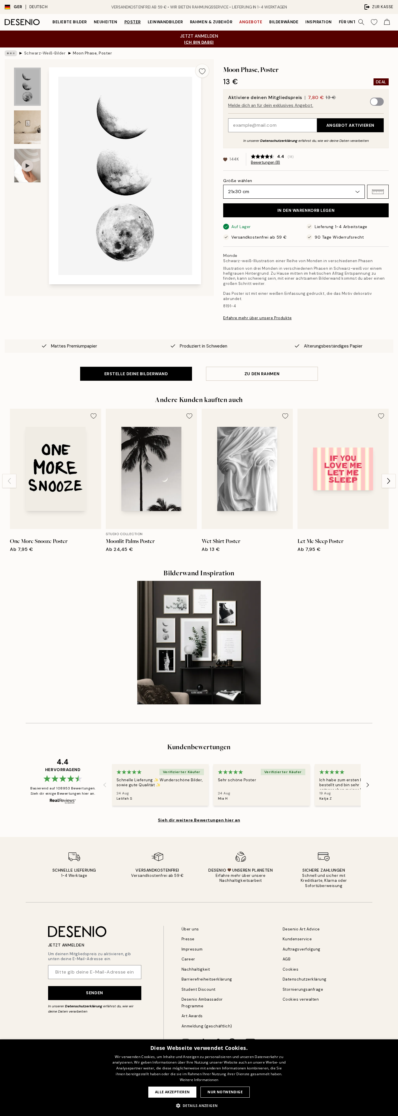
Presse (188, 939)
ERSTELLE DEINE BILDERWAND (136, 373)
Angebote (250, 22)
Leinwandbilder (165, 22)
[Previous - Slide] (9, 481)
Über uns (190, 929)
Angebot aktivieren (350, 125)
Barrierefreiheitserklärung (207, 979)
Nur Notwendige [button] (225, 1091)
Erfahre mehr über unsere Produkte (257, 317)
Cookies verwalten (301, 999)
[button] (378, 192)
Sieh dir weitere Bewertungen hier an (199, 820)
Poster (132, 22)
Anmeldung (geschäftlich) (207, 1026)
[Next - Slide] (389, 481)
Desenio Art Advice (301, 929)
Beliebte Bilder (69, 22)
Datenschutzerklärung (278, 140)
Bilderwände (283, 22)
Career (188, 959)
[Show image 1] (27, 87)
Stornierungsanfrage (303, 989)
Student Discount (199, 989)
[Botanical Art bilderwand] (198, 642)
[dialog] (199, 1077)
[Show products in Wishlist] (374, 22)
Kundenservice (297, 939)
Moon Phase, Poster (92, 53)
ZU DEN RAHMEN (261, 373)
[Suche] (361, 22)
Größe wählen (237, 180)
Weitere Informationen (199, 1079)
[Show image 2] (27, 127)
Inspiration (318, 22)
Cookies (291, 969)
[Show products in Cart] (387, 22)
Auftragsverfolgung (301, 949)
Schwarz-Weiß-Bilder (45, 53)
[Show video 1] (27, 166)
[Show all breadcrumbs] (11, 53)
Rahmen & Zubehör (211, 22)
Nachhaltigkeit (196, 969)
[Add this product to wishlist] (202, 71)
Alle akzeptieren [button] (172, 1091)
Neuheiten (105, 22)
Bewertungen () (265, 162)
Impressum (192, 949)
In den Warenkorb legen (305, 210)
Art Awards (192, 1015)
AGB (287, 959)
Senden (94, 992)
